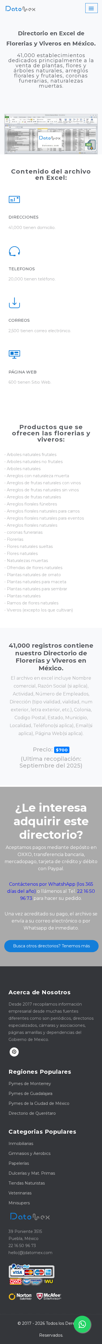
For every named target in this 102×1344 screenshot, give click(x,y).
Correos (19, 320)
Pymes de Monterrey (29, 1083)
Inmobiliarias (20, 1143)
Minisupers (19, 1202)
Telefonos (21, 268)
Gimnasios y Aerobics (29, 1153)
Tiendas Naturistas (26, 1183)
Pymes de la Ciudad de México (38, 1103)
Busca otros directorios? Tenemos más (51, 945)
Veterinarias (19, 1193)
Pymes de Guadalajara (30, 1093)
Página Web (22, 372)
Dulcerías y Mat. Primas (31, 1173)
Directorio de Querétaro (32, 1113)
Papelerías (18, 1163)
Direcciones (23, 217)
